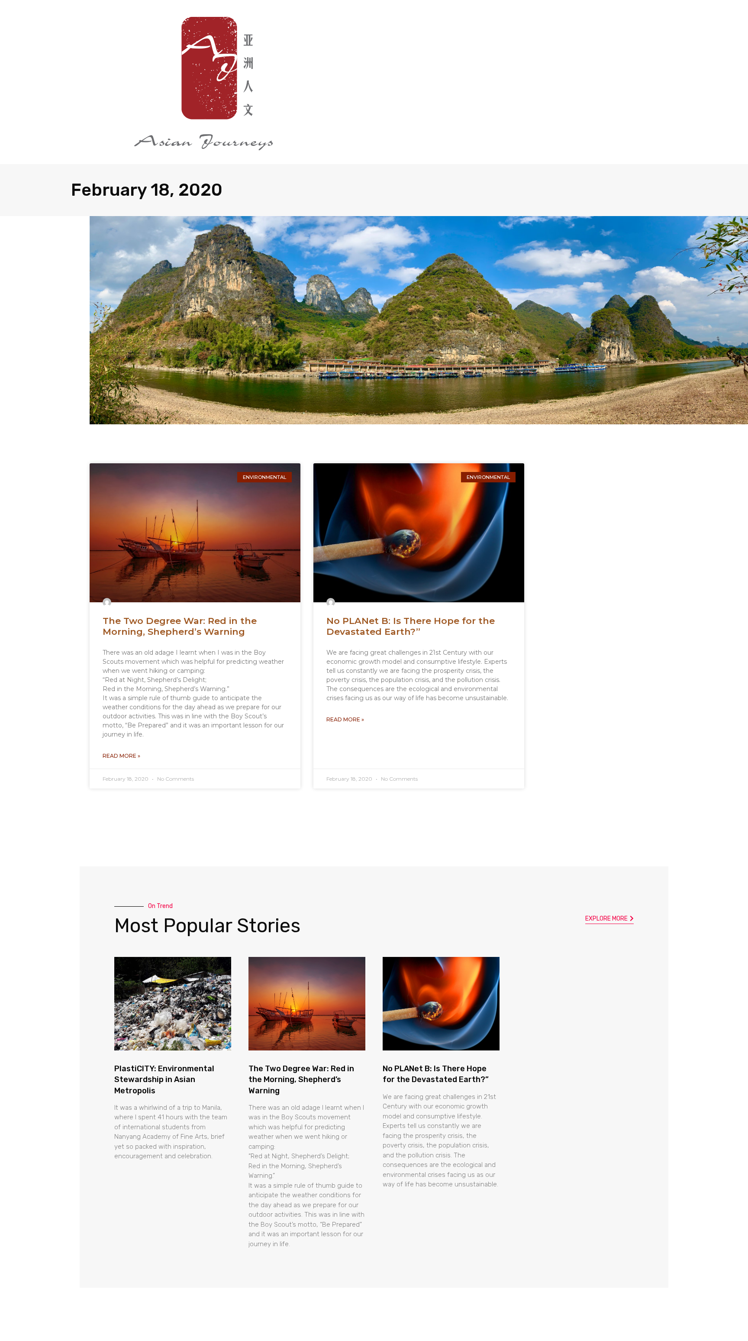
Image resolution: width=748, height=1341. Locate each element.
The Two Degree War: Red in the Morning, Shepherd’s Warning (180, 626)
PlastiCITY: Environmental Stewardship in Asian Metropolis (164, 1079)
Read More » (121, 756)
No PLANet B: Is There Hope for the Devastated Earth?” (410, 626)
